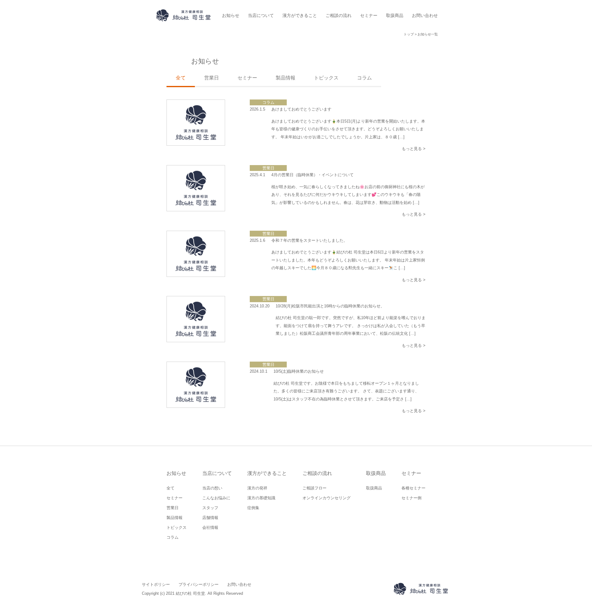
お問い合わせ (425, 15)
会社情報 (210, 527)
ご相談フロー (314, 488)
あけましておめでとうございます (301, 109)
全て (170, 488)
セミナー (368, 15)
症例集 (253, 507)
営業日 (211, 77)
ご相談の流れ (339, 15)
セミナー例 (411, 498)
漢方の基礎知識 (261, 498)
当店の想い (212, 488)
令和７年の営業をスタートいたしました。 (309, 240)
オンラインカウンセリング (326, 498)
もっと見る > (414, 148)
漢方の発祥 (257, 488)
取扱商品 (394, 15)
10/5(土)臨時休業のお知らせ (298, 371)
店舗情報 (210, 517)
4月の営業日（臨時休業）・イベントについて (312, 174)
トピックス (326, 77)
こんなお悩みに (216, 498)
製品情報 (285, 77)
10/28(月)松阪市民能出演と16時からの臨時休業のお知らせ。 (330, 306)
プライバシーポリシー (199, 584)
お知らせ (230, 15)
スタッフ (210, 507)
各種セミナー (413, 488)
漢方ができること (299, 15)
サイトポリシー (156, 584)
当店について (261, 15)
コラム (364, 77)
